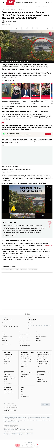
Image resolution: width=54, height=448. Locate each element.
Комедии (22, 378)
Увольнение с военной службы (43, 354)
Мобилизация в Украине (43, 352)
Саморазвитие (40, 379)
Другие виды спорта (25, 396)
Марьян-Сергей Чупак (10, 21)
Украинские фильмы (25, 374)
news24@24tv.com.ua (7, 319)
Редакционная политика (7, 336)
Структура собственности (41, 336)
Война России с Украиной (27, 352)
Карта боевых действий (26, 356)
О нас (3, 331)
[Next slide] (50, 200)
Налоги (5, 381)
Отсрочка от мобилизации (42, 361)
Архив (37, 338)
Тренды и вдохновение (9, 392)
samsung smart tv (29, 434)
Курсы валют (7, 374)
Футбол (22, 391)
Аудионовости (7, 361)
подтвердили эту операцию (31, 256)
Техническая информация (24, 345)
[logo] (10, 2)
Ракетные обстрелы (25, 354)
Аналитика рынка (8, 389)
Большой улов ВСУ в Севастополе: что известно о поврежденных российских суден (25, 107)
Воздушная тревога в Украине (27, 359)
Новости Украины (29, 2)
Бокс (22, 389)
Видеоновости (7, 359)
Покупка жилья (7, 391)
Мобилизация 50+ (41, 356)
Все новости (19, 2)
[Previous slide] (3, 200)
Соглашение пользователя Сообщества (24, 340)
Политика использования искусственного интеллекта (24, 334)
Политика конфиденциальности (25, 331)
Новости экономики (9, 371)
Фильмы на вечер (24, 376)
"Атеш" (8, 24)
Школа (38, 376)
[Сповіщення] (51, 2)
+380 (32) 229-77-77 (11, 426)
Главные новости (8, 354)
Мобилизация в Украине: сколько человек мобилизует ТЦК (43, 365)
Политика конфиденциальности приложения (25, 337)
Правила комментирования (24, 343)
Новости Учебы (41, 371)
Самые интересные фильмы (27, 372)
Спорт (22, 387)
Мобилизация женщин (42, 358)
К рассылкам (45, 404)
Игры (36, 2)
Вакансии (38, 334)
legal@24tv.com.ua (19, 428)
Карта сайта (38, 340)
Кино (22, 371)
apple (14, 434)
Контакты (38, 331)
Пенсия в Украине (8, 383)
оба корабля (48, 245)
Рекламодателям (5, 342)
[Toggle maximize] (50, 187)
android (7, 434)
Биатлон (22, 394)
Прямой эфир (7, 358)
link (28, 325)
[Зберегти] (47, 28)
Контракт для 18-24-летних (43, 359)
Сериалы (22, 380)
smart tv (21, 434)
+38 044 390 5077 (32, 319)
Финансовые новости (8, 376)
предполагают (12, 72)
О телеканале (4, 338)
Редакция (4, 334)
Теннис (22, 392)
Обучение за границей (42, 381)
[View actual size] (47, 187)
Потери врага (23, 366)
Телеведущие (4, 340)
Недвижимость (8, 387)
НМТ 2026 (39, 377)
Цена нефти (6, 372)
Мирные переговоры (25, 358)
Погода (5, 363)
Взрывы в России (24, 364)
